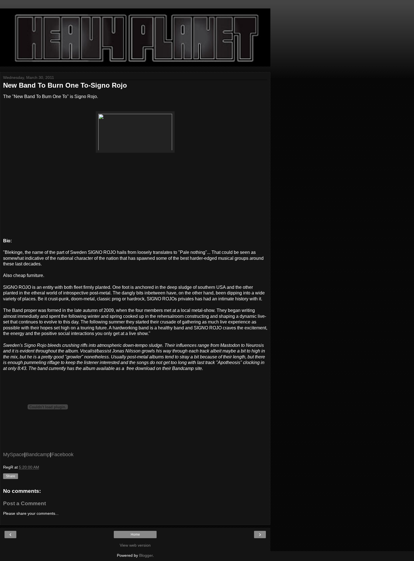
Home (135, 534)
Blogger (146, 555)
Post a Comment (24, 503)
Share (10, 476)
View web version (135, 545)
